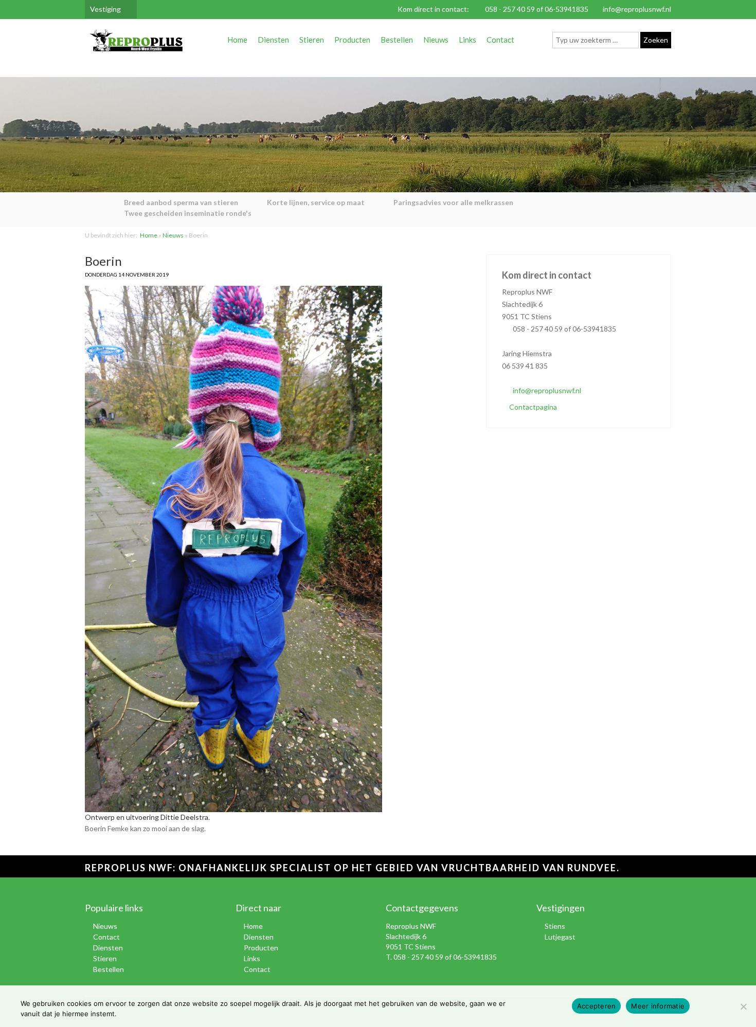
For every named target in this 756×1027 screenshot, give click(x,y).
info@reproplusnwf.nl (637, 9)
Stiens (555, 926)
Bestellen (397, 39)
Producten (352, 39)
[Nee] (743, 1006)
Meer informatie (658, 1006)
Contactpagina (532, 406)
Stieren (311, 39)
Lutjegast (560, 936)
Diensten (273, 39)
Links (467, 39)
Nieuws (435, 39)
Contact (500, 39)
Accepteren (596, 1006)
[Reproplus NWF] (136, 43)
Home (237, 39)
